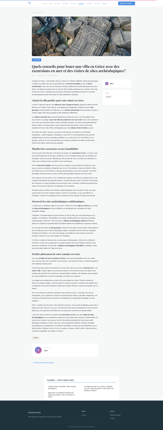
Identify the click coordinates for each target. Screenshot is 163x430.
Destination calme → (126, 3)
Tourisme (89, 3)
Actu (50, 3)
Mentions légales (115, 415)
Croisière (73, 3)
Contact (112, 418)
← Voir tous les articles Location (43, 363)
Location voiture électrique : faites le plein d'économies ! (62, 387)
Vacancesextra (34, 412)
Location (81, 3)
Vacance (97, 3)
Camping (65, 3)
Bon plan (57, 3)
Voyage (104, 3)
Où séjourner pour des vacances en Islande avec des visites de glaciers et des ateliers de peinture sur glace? (98, 388)
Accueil (44, 3)
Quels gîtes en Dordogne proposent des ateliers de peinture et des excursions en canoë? (61, 395)
